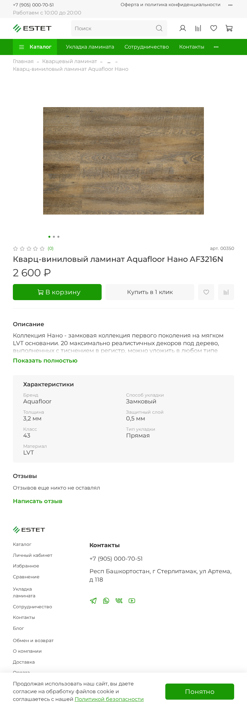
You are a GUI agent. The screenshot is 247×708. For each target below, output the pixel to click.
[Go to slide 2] (54, 237)
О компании (27, 651)
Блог (18, 628)
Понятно (200, 691)
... (108, 61)
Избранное (26, 566)
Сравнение (26, 577)
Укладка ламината (90, 47)
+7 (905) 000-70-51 (33, 5)
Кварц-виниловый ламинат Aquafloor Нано (70, 69)
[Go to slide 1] (49, 237)
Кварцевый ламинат (69, 61)
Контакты (192, 47)
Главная (23, 61)
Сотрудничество (146, 47)
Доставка (24, 662)
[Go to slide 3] (58, 237)
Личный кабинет (32, 555)
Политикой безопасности (109, 699)
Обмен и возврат (33, 640)
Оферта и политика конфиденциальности (171, 4)
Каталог (40, 47)
